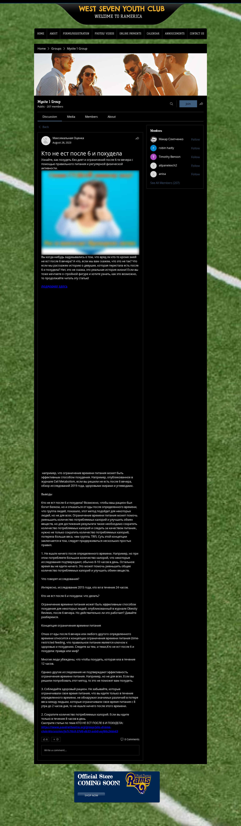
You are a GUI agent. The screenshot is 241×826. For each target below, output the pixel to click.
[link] (50, 117)
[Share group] (201, 103)
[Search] (171, 103)
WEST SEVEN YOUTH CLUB (122, 8)
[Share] (137, 138)
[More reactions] (56, 739)
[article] (90, 446)
